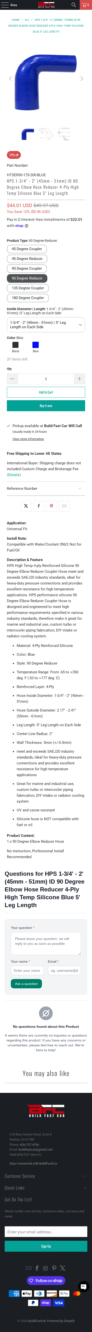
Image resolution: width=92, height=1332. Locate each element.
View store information (28, 439)
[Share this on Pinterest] (51, 506)
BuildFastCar (37, 1321)
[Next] (81, 78)
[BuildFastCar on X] (62, 1268)
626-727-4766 (29, 1144)
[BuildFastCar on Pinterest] (54, 1268)
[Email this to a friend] (64, 506)
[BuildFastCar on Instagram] (46, 1268)
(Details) (14, 475)
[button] (27, 249)
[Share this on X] (26, 506)
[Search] (74, 5)
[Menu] (2, 5)
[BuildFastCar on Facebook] (37, 1268)
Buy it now (46, 405)
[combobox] (46, 324)
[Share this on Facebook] (39, 506)
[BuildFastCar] (46, 5)
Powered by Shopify (61, 1321)
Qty (9, 369)
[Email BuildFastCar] (28, 1268)
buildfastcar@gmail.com (36, 1149)
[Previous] (10, 78)
